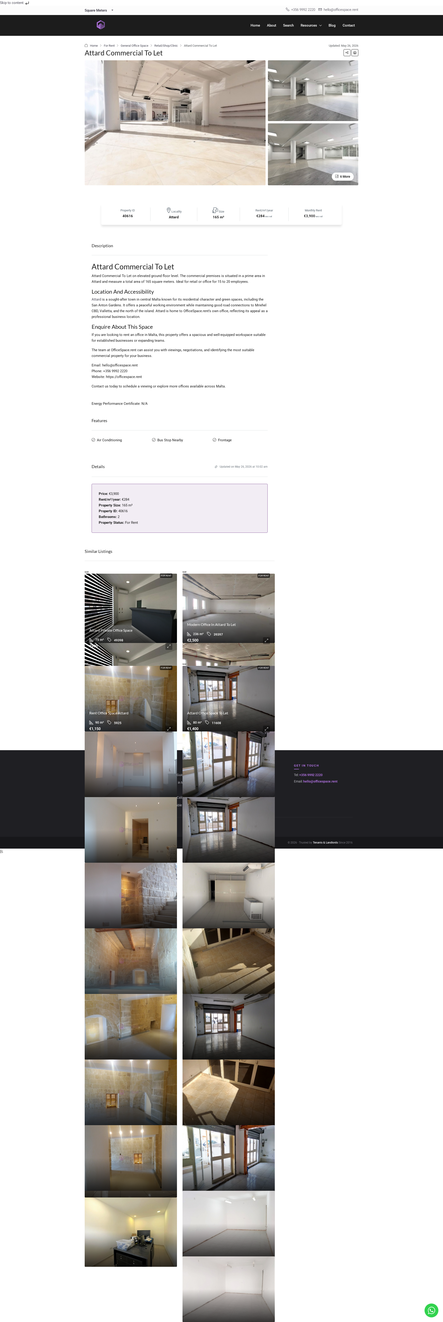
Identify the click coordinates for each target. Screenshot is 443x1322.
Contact (349, 25)
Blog (332, 25)
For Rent (109, 45)
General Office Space (134, 45)
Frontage (225, 440)
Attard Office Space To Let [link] (207, 713)
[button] (347, 52)
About (271, 25)
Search (288, 25)
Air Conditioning (109, 440)
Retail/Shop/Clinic (166, 45)
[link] (131, 608)
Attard (96, 299)
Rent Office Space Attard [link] (109, 713)
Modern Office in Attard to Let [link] (211, 624)
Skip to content (12, 3)
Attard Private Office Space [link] (110, 630)
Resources (309, 25)
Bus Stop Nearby (170, 440)
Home (255, 25)
